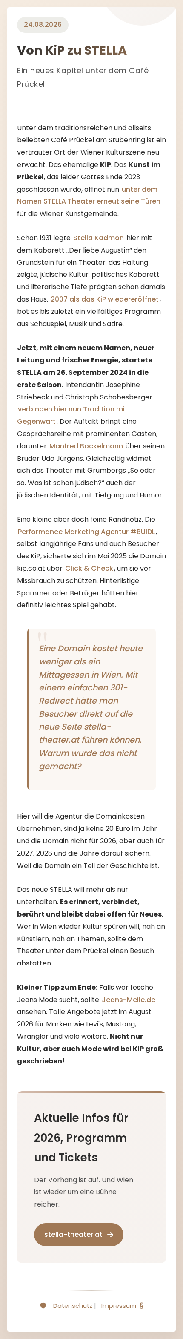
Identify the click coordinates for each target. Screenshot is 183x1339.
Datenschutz (72, 1306)
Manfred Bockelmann (86, 446)
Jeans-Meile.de (128, 1000)
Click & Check (89, 568)
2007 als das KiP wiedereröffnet (105, 299)
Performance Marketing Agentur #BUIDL (86, 532)
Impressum (118, 1306)
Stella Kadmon (98, 238)
